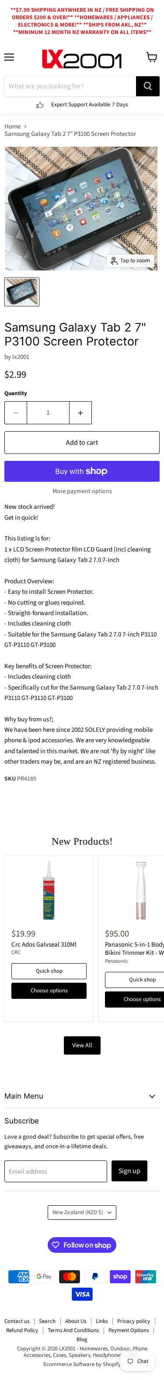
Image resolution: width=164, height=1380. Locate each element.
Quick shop (49, 971)
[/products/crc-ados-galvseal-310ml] (49, 890)
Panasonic (116, 961)
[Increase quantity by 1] (81, 412)
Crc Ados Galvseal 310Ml (44, 944)
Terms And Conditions (73, 1330)
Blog (82, 1339)
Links (102, 1321)
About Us (75, 1321)
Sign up (129, 1171)
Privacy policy (133, 1321)
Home (12, 126)
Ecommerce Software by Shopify (82, 1364)
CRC (16, 952)
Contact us (16, 1321)
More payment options (82, 491)
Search (47, 1321)
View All (82, 1045)
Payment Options (128, 1330)
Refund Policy (22, 1330)
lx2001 (20, 357)
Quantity (15, 393)
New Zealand (77, 1212)
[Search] (148, 86)
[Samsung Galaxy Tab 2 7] (22, 292)
